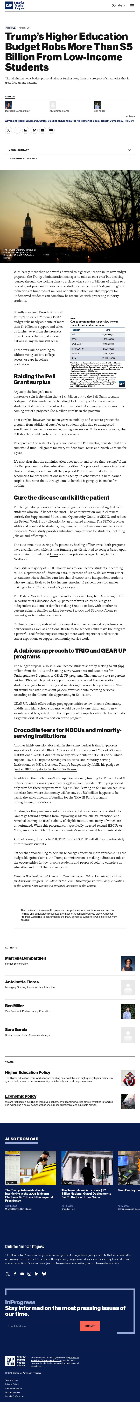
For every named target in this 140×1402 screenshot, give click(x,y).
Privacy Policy (12, 1384)
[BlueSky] (44, 1273)
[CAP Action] (16, 1361)
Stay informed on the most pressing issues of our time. (65, 1308)
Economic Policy (20, 1096)
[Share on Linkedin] (25, 130)
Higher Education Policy (27, 1072)
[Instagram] (29, 1273)
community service (67, 638)
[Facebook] (15, 1273)
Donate (117, 5)
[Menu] (132, 5)
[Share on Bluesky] (34, 130)
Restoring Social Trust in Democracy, (102, 120)
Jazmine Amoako (126, 1209)
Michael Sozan (12, 1209)
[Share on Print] (51, 130)
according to (22, 694)
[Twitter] (8, 1273)
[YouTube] (22, 1273)
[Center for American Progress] (9, 5)
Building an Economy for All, (64, 120)
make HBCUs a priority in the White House (45, 769)
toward (33, 816)
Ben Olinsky (26, 1209)
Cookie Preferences (14, 1396)
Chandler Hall (68, 1209)
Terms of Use (11, 1380)
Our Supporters (12, 1392)
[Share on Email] (42, 130)
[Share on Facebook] (17, 130)
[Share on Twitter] (8, 130)
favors (54, 554)
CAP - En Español (13, 1388)
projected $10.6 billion (51, 410)
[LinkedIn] (36, 1273)
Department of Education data (45, 572)
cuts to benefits (71, 480)
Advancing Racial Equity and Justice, (26, 120)
